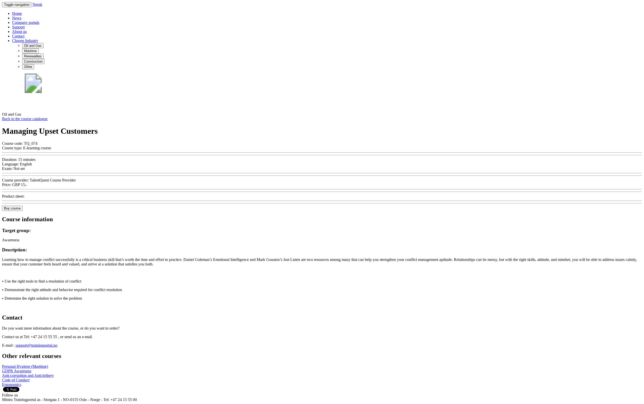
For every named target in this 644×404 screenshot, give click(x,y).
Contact (18, 36)
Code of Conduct (15, 380)
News (16, 18)
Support (18, 27)
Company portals (25, 22)
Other (28, 67)
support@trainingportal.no (36, 345)
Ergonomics (11, 384)
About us (19, 31)
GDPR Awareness (16, 371)
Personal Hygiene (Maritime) (25, 366)
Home (17, 13)
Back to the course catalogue (25, 119)
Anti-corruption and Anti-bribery (28, 375)
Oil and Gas (33, 46)
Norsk (37, 4)
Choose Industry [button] (25, 40)
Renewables (33, 56)
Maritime (30, 51)
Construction (33, 61)
